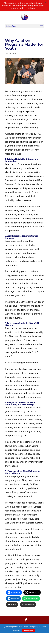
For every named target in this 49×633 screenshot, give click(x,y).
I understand (28, 631)
